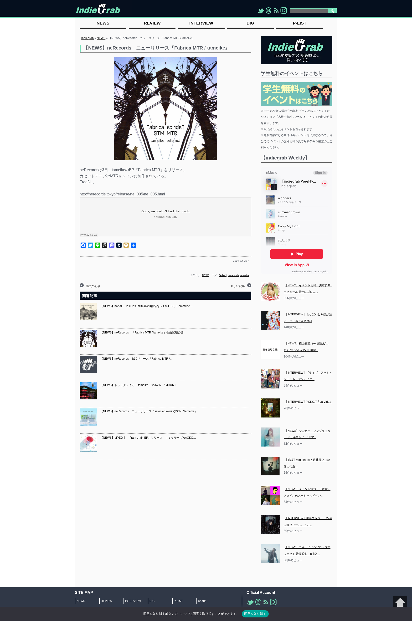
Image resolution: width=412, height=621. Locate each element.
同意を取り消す (255, 614)
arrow (400, 603)
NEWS (101, 38)
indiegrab (87, 38)
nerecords (233, 275)
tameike (244, 275)
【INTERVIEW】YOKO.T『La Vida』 (308, 401)
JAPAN (223, 275)
